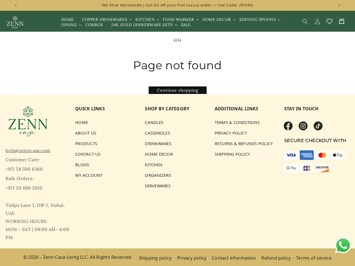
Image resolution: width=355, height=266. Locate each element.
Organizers (158, 175)
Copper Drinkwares (104, 19)
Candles (154, 122)
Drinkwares (158, 143)
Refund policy (276, 258)
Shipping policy (155, 258)
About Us (85, 133)
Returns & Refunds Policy (244, 143)
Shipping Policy (232, 154)
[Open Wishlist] (329, 21)
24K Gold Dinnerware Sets (142, 24)
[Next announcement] (339, 5)
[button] (104, 19)
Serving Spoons (257, 19)
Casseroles (157, 133)
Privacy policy (191, 258)
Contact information (234, 258)
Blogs (82, 164)
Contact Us (87, 154)
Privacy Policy (231, 133)
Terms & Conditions (237, 122)
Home (81, 122)
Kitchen (144, 19)
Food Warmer (178, 19)
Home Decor (216, 19)
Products (86, 143)
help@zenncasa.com (28, 150)
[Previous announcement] (16, 5)
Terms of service (314, 258)
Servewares (157, 185)
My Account (88, 175)
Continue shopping (177, 90)
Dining (69, 24)
